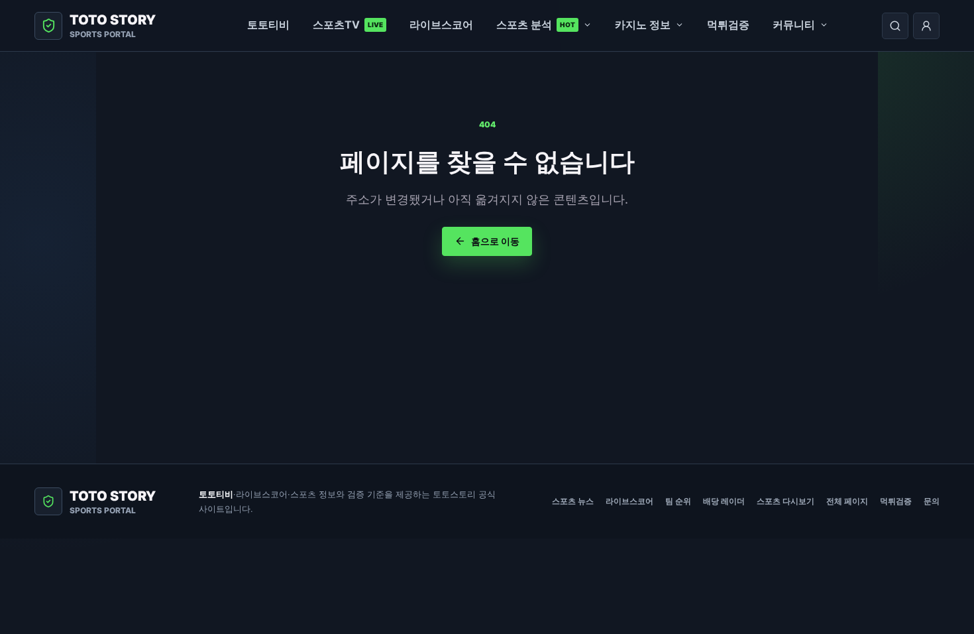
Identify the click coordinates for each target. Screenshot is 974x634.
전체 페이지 (847, 501)
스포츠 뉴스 (573, 501)
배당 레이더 (724, 501)
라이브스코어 (441, 24)
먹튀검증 (728, 24)
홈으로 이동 (495, 241)
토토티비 (268, 24)
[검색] (895, 26)
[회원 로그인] (926, 26)
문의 (932, 501)
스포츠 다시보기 (785, 501)
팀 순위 (678, 501)
